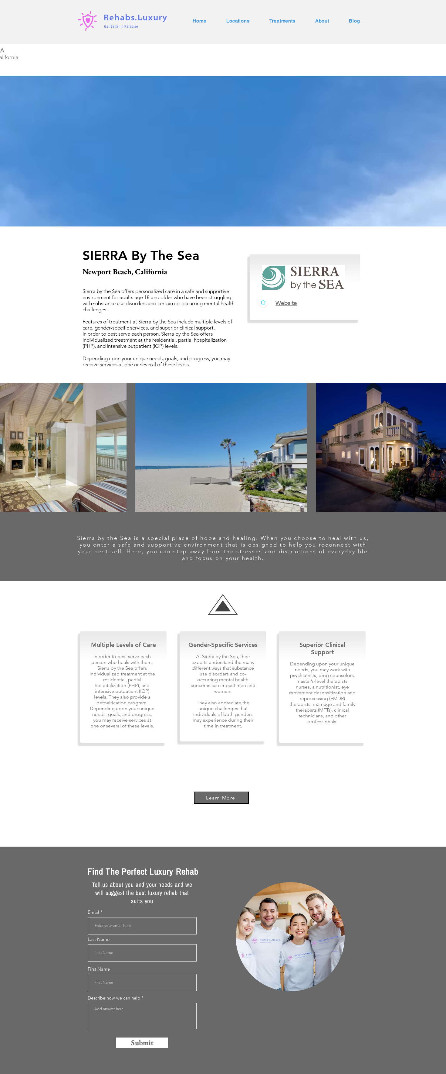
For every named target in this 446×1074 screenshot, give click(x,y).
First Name (99, 969)
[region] (290, 937)
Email (93, 912)
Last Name (99, 939)
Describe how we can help (114, 998)
